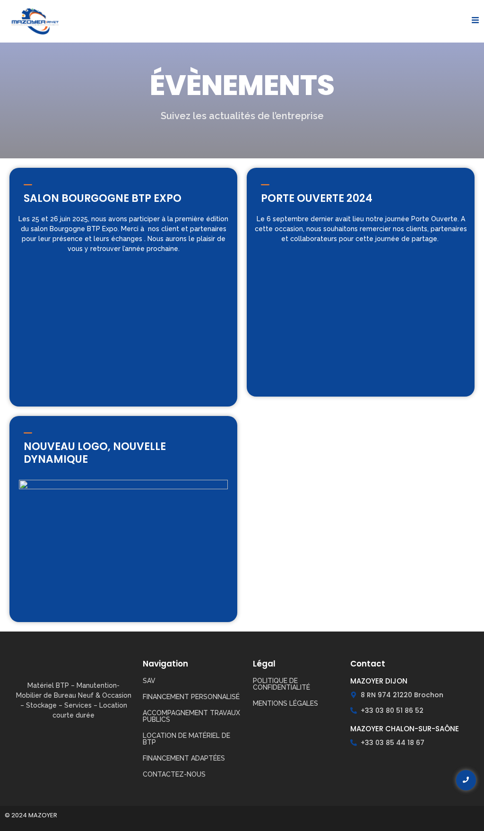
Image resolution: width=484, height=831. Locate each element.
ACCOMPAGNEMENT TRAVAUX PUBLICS (191, 716)
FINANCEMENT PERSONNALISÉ (191, 697)
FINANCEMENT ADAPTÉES (184, 758)
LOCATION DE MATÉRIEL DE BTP (186, 739)
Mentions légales (285, 703)
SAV (149, 680)
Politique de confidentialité (281, 684)
